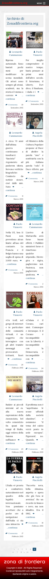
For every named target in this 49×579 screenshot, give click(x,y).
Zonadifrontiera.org (14, 3)
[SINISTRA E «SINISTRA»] (14, 120)
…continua (35, 172)
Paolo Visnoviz (37, 53)
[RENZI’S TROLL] (14, 299)
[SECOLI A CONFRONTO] (34, 39)
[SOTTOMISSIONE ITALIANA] (34, 384)
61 (27, 552)
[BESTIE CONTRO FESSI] (34, 211)
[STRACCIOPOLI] (14, 39)
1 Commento (33, 101)
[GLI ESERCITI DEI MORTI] (14, 384)
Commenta (12, 105)
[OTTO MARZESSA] (34, 120)
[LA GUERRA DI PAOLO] (14, 465)
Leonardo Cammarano (15, 53)
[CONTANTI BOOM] (14, 211)
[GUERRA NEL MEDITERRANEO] (34, 465)
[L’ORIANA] (34, 299)
